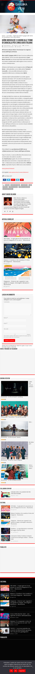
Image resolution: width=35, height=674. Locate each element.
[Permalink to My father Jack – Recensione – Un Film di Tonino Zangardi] (14, 450)
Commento (7, 302)
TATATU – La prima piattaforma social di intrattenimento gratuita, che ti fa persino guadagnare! (20, 630)
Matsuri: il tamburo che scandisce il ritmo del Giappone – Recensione (17, 260)
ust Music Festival (8, 189)
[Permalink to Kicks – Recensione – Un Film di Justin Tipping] (14, 428)
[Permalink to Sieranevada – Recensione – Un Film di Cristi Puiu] (14, 408)
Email (5, 323)
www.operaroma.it (14, 172)
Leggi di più (21, 670)
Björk (7, 185)
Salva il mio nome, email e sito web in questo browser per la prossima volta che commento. (17, 336)
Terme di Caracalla (24, 187)
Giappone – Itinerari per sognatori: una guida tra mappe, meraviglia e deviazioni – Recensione (17, 282)
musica (5, 187)
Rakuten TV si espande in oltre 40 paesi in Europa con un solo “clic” (20, 622)
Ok (11, 670)
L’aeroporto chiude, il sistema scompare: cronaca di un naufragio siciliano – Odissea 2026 (22, 537)
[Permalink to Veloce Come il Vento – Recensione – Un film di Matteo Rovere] (14, 471)
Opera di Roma (13, 187)
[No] (33, 667)
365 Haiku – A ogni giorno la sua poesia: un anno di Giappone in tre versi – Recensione (17, 239)
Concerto (24, 185)
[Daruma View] (17, 6)
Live (30, 185)
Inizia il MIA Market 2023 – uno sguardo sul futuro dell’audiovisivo (20, 614)
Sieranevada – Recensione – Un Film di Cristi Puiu (13, 417)
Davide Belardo (7, 45)
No (15, 670)
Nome (6, 317)
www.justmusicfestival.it (8, 168)
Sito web (6, 329)
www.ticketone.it (24, 172)
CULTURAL (9, 35)
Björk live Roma (15, 185)
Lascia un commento (8, 46)
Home (3, 35)
